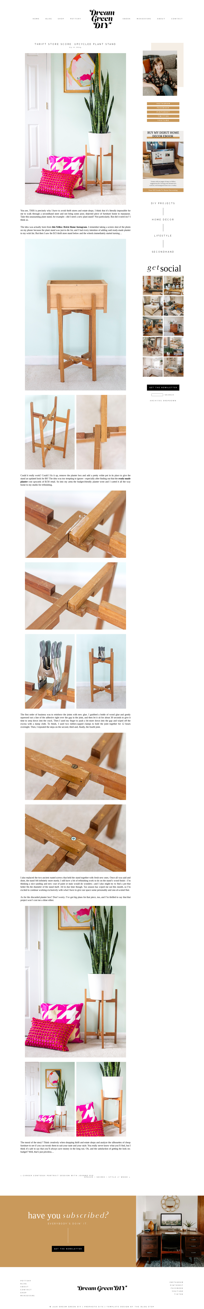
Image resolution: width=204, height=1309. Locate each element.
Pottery (75, 19)
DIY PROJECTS (163, 203)
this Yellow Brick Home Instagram (69, 227)
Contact (177, 19)
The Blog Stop (144, 1307)
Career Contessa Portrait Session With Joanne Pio (58, 1175)
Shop (61, 19)
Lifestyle (163, 236)
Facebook (177, 1288)
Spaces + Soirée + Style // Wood (106, 1177)
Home (36, 19)
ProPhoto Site (94, 1307)
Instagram (177, 1282)
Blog (49, 19)
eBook (127, 19)
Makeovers (144, 19)
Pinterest (177, 1285)
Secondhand (163, 252)
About (161, 19)
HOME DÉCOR (163, 219)
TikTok (179, 1294)
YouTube (178, 1291)
